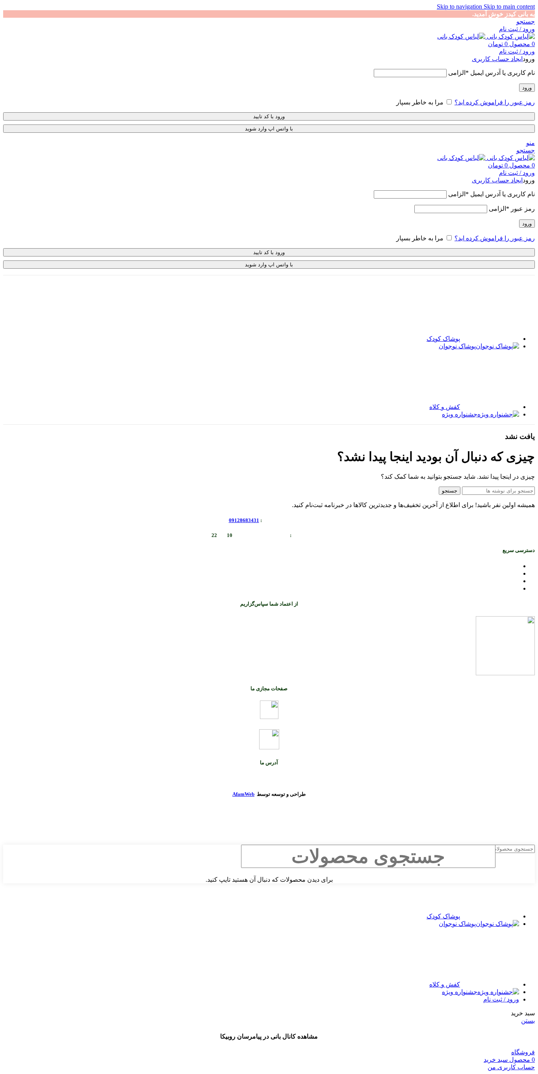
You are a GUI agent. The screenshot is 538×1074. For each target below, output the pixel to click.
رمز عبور (512, 208)
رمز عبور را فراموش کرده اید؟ (495, 102)
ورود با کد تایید (269, 116)
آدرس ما (508, 581)
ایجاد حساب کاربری (497, 59)
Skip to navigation (460, 6)
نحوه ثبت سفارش (496, 573)
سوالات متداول (499, 566)
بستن (528, 1020)
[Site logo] (510, 36)
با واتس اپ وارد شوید (269, 129)
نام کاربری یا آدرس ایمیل (491, 72)
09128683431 (244, 520)
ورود (527, 88)
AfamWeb (243, 794)
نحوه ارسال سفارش (492, 588)
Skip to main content (509, 6)
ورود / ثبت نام (501, 999)
